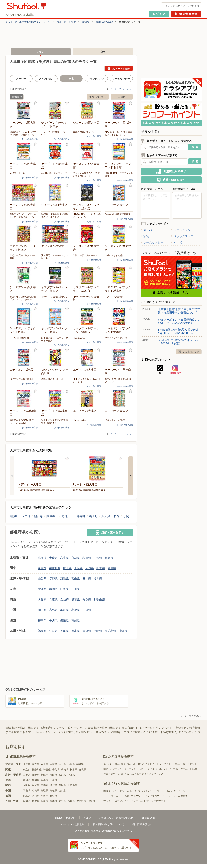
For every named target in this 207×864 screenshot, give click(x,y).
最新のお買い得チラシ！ (85, 132)
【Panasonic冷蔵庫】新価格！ (86, 298)
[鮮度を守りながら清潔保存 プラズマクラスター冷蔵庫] (24, 275)
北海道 (42, 557)
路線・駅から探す (66, 22)
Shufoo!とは (148, 817)
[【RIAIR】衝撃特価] (24, 316)
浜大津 (105, 516)
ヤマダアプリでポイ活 (116, 338)
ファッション (46, 78)
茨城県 (89, 568)
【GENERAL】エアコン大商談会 (119, 174)
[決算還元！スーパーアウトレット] (55, 234)
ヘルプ (87, 817)
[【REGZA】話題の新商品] (55, 275)
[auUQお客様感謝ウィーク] (55, 151)
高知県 (75, 620)
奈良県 (86, 599)
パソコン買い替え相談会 (22, 379)
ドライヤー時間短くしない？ (53, 133)
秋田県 (86, 557)
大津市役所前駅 (104, 22)
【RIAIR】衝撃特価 (19, 338)
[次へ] (130, 475)
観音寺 (38, 516)
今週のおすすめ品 (114, 255)
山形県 (98, 557)
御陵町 (14, 516)
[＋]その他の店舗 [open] (30, 139)
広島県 (53, 609)
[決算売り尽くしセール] (55, 357)
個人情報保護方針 (142, 824)
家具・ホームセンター (187, 764)
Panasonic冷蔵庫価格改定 (118, 214)
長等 (116, 516)
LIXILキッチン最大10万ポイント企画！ (86, 380)
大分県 (86, 630)
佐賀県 (53, 630)
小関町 (127, 516)
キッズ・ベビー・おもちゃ (143, 769)
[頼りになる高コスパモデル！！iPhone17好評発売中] (24, 398)
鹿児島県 (110, 630)
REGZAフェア (80, 338)
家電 (146, 236)
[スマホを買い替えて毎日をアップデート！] (119, 357)
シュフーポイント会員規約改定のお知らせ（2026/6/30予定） (179, 321)
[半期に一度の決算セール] (87, 234)
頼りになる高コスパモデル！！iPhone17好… (22, 421)
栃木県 (100, 568)
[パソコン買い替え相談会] (24, 357)
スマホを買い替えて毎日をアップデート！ (118, 380)
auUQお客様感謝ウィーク (54, 173)
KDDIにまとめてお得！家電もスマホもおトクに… (118, 133)
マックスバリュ (146, 791)
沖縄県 (123, 630)
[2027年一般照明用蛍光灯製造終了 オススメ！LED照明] (55, 192)
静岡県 (53, 589)
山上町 (93, 516)
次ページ (125, 89)
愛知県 (42, 589)
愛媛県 (64, 620)
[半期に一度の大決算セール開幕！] (24, 234)
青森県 (53, 557)
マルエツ (136, 796)
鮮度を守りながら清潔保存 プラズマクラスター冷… (24, 298)
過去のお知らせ (189, 351)
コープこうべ (122, 800)
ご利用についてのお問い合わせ (116, 817)
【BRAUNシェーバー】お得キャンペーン (87, 215)
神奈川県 (54, 568)
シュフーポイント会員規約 (69, 824)
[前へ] (12, 475)
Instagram (175, 369)
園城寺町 (52, 516)
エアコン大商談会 (114, 296)
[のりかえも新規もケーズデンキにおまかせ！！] (87, 151)
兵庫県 (53, 599)
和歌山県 (99, 599)
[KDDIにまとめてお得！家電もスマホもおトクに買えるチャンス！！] (119, 110)
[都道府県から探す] (171, 171)
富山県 (75, 578)
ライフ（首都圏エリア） (181, 796)
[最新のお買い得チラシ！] (87, 110)
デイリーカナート (156, 800)
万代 (127, 796)
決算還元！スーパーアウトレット (54, 256)
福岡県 (42, 630)
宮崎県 (98, 630)
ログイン (159, 14)
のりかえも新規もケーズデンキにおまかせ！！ (86, 174)
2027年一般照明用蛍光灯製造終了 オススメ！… (54, 215)
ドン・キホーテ (128, 791)
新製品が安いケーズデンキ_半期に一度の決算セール (23, 215)
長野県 (53, 578)
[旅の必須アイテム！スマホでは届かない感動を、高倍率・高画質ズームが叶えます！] (24, 110)
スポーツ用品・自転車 (185, 769)
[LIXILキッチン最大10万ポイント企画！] (87, 357)
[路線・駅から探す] (110, 532)
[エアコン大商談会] (119, 275)
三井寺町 (79, 516)
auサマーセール (17, 173)
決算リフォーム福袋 (115, 420)
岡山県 (42, 609)
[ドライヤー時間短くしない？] (55, 110)
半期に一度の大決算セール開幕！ (23, 256)
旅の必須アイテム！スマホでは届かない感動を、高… (23, 133)
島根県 (75, 609)
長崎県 (64, 630)
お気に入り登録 (35, 103)
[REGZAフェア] (87, 316)
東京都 (42, 568)
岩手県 (64, 557)
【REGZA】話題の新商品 (54, 296)
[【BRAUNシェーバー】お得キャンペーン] (87, 192)
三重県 (75, 589)
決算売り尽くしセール (52, 379)
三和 (142, 800)
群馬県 (112, 568)
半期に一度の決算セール (85, 255)
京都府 (64, 599)
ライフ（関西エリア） (154, 796)
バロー (134, 800)
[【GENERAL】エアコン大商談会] (119, 151)
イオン (181, 791)
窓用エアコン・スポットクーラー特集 (54, 339)
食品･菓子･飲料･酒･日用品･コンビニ (135, 764)
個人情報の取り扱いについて (108, 824)
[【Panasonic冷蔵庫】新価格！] (87, 275)
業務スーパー (111, 791)
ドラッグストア (96, 78)
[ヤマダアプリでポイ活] (119, 316)
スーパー (21, 78)
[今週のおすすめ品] (119, 234)
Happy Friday (79, 420)
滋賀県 (86, 22)
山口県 (86, 609)
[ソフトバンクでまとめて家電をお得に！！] (55, 398)
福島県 (109, 557)
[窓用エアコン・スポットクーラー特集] (55, 316)
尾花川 (66, 516)
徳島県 (42, 620)
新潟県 (64, 578)
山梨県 (42, 578)
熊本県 (75, 630)
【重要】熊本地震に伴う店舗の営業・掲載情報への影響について (179, 311)
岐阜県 (64, 589)
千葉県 (78, 568)
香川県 (53, 620)
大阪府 (42, 599)
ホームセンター (121, 78)
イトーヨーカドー (113, 796)
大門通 (26, 516)
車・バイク (165, 769)
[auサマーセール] (24, 151)
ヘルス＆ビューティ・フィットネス (144, 773)
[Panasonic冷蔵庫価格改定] (119, 192)
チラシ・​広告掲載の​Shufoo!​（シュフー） (27, 22)
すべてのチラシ (97, 96)
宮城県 (75, 557)
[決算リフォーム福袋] (119, 398)
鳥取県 (64, 609)
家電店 (121, 96)
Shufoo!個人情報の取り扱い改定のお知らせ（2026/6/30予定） (178, 331)
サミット (108, 800)
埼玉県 (67, 568)
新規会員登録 (186, 14)
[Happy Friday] (87, 398)
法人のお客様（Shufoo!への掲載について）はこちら (103, 831)
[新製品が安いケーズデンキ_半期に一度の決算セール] (24, 192)
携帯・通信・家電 (113, 773)
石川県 (86, 578)
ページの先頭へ (191, 716)
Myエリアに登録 (118, 68)
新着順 (14, 97)
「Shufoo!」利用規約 (63, 817)
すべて (178, 242)
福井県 (98, 578)
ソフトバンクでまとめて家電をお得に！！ (54, 421)
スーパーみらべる (166, 791)
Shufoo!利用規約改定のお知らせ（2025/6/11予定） (178, 341)
